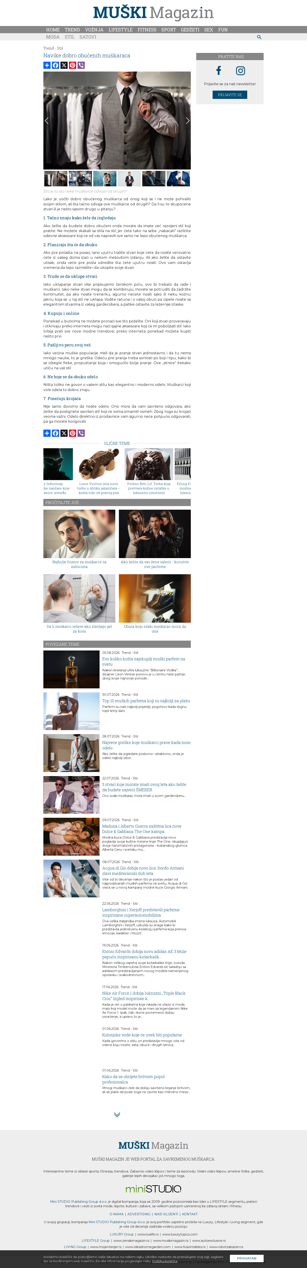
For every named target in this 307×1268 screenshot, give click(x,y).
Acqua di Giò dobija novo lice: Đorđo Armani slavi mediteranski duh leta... (143, 870)
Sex (208, 30)
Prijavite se (230, 94)
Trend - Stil (130, 653)
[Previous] (46, 121)
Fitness (147, 30)
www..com (180, 1234)
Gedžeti (190, 30)
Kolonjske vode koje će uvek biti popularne (142, 1034)
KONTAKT (190, 1214)
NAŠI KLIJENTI (166, 1214)
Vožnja (94, 30)
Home (53, 30)
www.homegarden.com (148, 1247)
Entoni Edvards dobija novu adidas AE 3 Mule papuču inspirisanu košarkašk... (144, 954)
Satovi (88, 37)
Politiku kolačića (164, 1261)
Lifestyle (121, 30)
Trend (72, 30)
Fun (223, 30)
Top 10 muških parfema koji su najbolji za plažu (146, 700)
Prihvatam (247, 1258)
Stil (70, 37)
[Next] (187, 121)
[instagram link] (241, 70)
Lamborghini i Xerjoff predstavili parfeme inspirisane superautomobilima (141, 912)
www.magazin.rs (131, 1241)
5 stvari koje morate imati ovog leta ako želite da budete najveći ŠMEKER (144, 787)
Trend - (49, 48)
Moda (53, 37)
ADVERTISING (139, 1214)
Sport (168, 30)
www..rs (148, 1234)
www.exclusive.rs (209, 1241)
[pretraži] (259, 37)
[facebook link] (218, 71)
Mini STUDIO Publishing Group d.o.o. (78, 1202)
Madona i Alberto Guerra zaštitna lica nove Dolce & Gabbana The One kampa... (142, 828)
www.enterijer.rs (105, 1247)
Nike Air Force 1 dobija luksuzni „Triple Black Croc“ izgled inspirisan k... (144, 995)
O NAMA (117, 1214)
